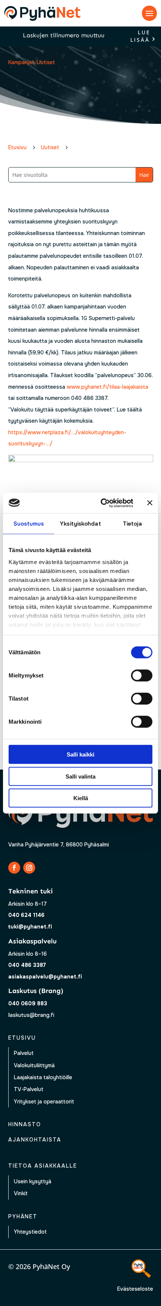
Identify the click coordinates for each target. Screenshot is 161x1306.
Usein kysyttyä (32, 1181)
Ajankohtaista (34, 1139)
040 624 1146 (26, 915)
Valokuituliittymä (34, 1065)
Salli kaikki (80, 754)
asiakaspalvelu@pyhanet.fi (45, 976)
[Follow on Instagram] (29, 868)
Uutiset (46, 62)
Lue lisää (140, 36)
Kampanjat (21, 62)
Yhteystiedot (30, 1231)
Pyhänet (22, 1216)
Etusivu (22, 1037)
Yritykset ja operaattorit (44, 1101)
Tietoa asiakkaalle (42, 1165)
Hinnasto (24, 1124)
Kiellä (80, 798)
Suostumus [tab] (28, 523)
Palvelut (24, 1053)
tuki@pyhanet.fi (30, 926)
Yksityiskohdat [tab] (80, 523)
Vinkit (21, 1193)
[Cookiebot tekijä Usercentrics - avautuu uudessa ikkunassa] (101, 503)
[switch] (141, 676)
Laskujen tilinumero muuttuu (63, 35)
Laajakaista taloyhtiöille (43, 1077)
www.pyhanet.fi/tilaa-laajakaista (107, 386)
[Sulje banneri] (149, 502)
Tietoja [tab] (132, 523)
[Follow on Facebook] (14, 868)
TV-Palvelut (28, 1089)
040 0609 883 (27, 1003)
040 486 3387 (27, 965)
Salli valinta (80, 776)
